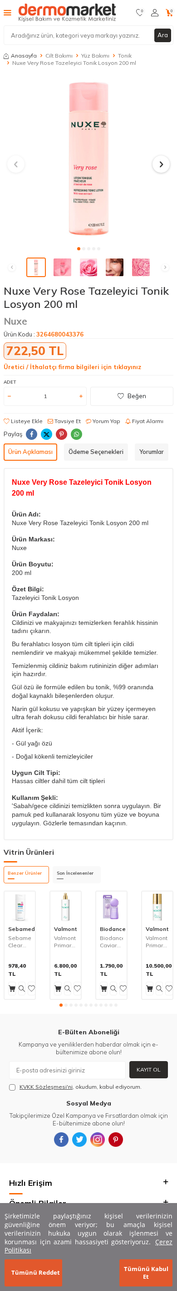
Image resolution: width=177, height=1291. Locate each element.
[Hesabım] (154, 12)
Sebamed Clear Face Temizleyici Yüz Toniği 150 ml (19, 942)
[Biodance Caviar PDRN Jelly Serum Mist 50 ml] (111, 907)
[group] (88, 159)
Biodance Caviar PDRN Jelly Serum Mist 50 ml (111, 942)
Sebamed (21, 929)
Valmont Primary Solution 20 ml (156, 942)
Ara (162, 35)
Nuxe (15, 321)
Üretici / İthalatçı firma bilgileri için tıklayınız (72, 366)
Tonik (125, 55)
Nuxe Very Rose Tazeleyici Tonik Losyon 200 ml (74, 62)
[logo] (67, 13)
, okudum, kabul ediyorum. (81, 1086)
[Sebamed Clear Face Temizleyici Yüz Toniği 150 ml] (20, 907)
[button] (78, 248)
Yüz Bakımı (95, 55)
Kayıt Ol (149, 1069)
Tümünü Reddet (35, 1272)
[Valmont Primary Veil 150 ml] (65, 907)
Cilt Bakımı (59, 55)
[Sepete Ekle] (12, 988)
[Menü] (7, 12)
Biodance (113, 929)
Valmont (65, 929)
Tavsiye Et (67, 421)
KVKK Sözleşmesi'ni (46, 1086)
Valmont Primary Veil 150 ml (65, 942)
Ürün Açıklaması (30, 451)
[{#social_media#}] (61, 1139)
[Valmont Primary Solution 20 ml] (157, 907)
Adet (10, 382)
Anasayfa (24, 55)
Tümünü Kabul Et (146, 1273)
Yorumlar (151, 451)
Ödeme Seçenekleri (96, 451)
